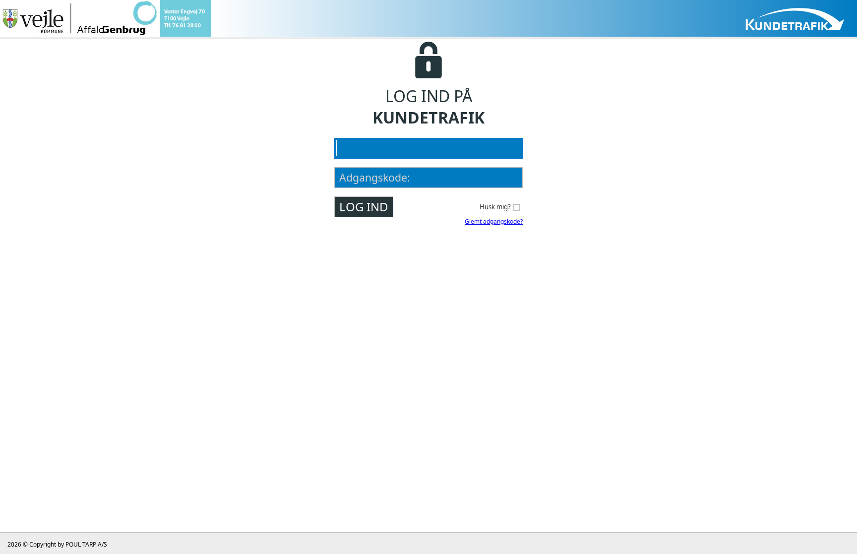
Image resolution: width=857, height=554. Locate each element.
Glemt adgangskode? (494, 221)
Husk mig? (495, 206)
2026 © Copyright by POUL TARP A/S (57, 544)
